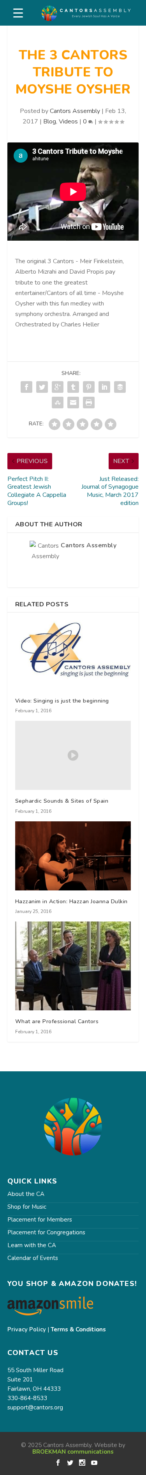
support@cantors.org (35, 1407)
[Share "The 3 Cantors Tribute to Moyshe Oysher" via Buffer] (120, 387)
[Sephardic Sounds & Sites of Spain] (73, 755)
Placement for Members (39, 1219)
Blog (49, 121)
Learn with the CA (31, 1245)
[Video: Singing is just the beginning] (73, 655)
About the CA (25, 1194)
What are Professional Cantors (57, 1021)
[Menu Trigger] (18, 13)
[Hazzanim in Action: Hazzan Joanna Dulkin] (73, 856)
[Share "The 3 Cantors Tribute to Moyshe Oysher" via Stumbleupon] (57, 402)
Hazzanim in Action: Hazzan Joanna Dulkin (71, 901)
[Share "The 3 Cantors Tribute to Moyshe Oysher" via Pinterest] (89, 387)
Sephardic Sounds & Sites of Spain (62, 801)
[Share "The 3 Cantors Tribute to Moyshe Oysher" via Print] (89, 402)
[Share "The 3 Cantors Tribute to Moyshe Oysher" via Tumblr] (73, 387)
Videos (68, 121)
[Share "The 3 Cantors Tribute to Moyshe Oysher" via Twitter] (42, 387)
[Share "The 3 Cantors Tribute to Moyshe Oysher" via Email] (73, 402)
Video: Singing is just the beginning (62, 701)
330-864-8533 (27, 1398)
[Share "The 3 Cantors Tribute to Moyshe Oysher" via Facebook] (26, 387)
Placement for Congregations (46, 1232)
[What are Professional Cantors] (73, 965)
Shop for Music (26, 1207)
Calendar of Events (32, 1258)
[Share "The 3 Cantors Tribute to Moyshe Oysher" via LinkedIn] (104, 387)
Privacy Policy (26, 1329)
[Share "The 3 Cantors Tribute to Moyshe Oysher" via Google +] (57, 387)
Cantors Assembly (75, 111)
